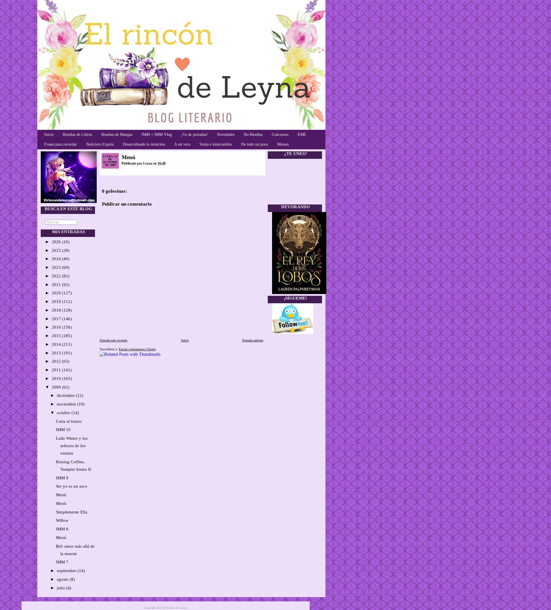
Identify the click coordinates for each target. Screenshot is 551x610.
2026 (57, 242)
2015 (57, 335)
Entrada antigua (252, 340)
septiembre (67, 570)
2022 (57, 276)
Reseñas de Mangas (116, 134)
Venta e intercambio (215, 144)
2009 (57, 387)
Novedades (225, 134)
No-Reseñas (253, 134)
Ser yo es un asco (71, 486)
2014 (57, 344)
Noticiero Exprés (100, 144)
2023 (57, 267)
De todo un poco (254, 144)
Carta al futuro (69, 421)
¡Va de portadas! (194, 134)
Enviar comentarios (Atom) (137, 349)
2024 (57, 258)
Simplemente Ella (71, 512)
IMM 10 (63, 429)
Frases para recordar (60, 144)
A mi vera (182, 144)
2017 (57, 318)
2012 (57, 361)
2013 (57, 353)
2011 (57, 370)
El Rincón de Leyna (174, 607)
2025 (57, 250)
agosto (63, 579)
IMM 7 (62, 562)
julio (61, 588)
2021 (57, 284)
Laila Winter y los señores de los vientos (72, 445)
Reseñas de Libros (77, 134)
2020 (57, 293)
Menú (61, 495)
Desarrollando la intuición (144, 144)
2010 (57, 378)
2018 (57, 310)
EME (302, 134)
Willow (62, 520)
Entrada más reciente (113, 340)
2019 (57, 301)
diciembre (66, 395)
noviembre (67, 404)
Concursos (280, 134)
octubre (64, 412)
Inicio (49, 134)
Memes (283, 144)
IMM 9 (62, 478)
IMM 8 (62, 529)
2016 (57, 327)
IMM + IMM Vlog (156, 134)
